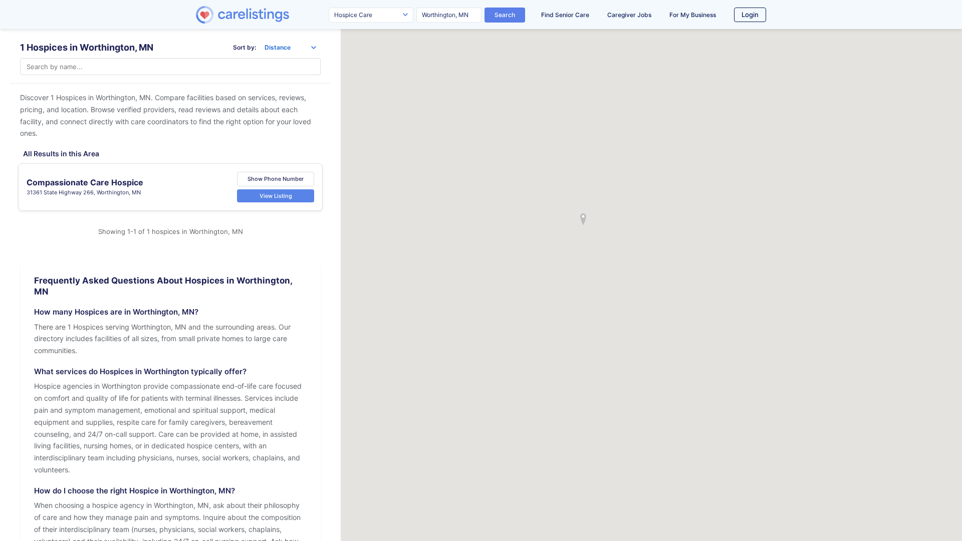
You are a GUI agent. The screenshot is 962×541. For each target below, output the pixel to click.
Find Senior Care (565, 15)
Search (505, 15)
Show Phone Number (276, 178)
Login (750, 15)
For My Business (692, 15)
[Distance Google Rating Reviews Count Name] (290, 47)
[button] (583, 219)
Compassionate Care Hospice (85, 182)
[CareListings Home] (271, 15)
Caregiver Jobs (629, 15)
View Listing (276, 195)
